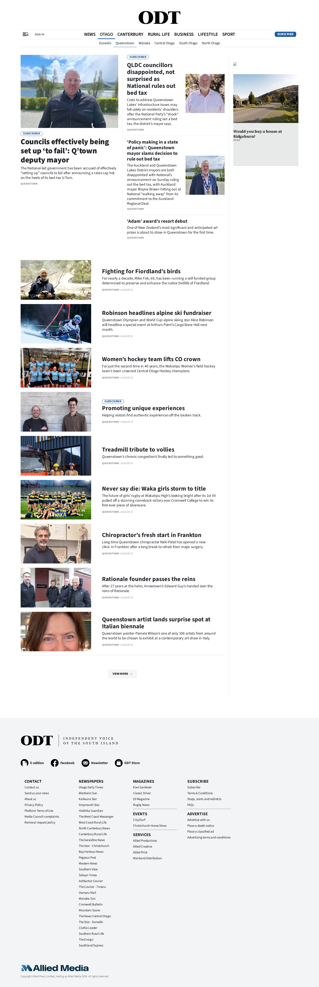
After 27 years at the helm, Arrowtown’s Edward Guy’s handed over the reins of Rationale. (157, 588)
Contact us (32, 787)
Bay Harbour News (91, 852)
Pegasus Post (87, 857)
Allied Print (140, 852)
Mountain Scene (89, 910)
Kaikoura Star (88, 799)
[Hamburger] (25, 34)
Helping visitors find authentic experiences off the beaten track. (151, 415)
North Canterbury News (94, 828)
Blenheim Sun (88, 793)
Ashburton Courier (91, 881)
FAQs (190, 805)
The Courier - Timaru (92, 887)
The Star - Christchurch (94, 846)
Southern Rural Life (91, 933)
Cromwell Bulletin (90, 904)
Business (184, 34)
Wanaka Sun (87, 898)
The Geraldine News (92, 840)
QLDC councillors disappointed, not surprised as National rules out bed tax (151, 79)
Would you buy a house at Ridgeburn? (257, 134)
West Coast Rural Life (93, 822)
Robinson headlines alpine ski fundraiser (156, 313)
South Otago (188, 43)
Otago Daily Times (91, 787)
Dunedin (105, 43)
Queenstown (125, 43)
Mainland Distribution (147, 858)
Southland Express (91, 945)
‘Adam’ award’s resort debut (157, 221)
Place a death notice (200, 825)
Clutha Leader (88, 928)
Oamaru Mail (87, 892)
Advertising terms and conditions (208, 837)
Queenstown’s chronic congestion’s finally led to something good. (153, 456)
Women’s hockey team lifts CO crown (151, 359)
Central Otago (165, 43)
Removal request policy (40, 822)
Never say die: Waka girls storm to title (154, 488)
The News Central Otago (95, 916)
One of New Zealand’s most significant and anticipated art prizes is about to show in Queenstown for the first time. (172, 230)
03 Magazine (141, 799)
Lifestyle (208, 34)
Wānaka (144, 43)
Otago (106, 34)
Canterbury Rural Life (93, 834)
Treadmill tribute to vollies (138, 449)
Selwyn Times (88, 875)
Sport (228, 34)
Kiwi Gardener (142, 787)
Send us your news (37, 793)
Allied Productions (145, 840)
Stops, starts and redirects (204, 799)
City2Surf (139, 820)
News (89, 34)
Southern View (88, 869)
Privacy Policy (34, 805)
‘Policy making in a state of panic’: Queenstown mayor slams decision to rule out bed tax (152, 150)
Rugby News (141, 805)
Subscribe (285, 34)
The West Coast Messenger (96, 816)
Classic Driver (142, 793)
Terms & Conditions (200, 793)
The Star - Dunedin (91, 922)
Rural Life (159, 34)
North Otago (211, 43)
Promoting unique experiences (143, 408)
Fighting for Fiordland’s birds (141, 271)
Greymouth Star (89, 805)
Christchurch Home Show (150, 825)
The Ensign (86, 939)
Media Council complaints (42, 816)
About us (30, 799)
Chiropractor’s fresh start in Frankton (151, 535)
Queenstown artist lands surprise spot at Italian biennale (156, 623)
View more (120, 674)
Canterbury (130, 34)
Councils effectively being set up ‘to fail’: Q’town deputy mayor (65, 150)
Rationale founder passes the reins (148, 579)
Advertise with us (198, 820)
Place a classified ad (200, 831)
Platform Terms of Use (39, 811)
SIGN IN (39, 34)
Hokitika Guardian (91, 811)
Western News (88, 863)
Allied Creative (142, 846)
